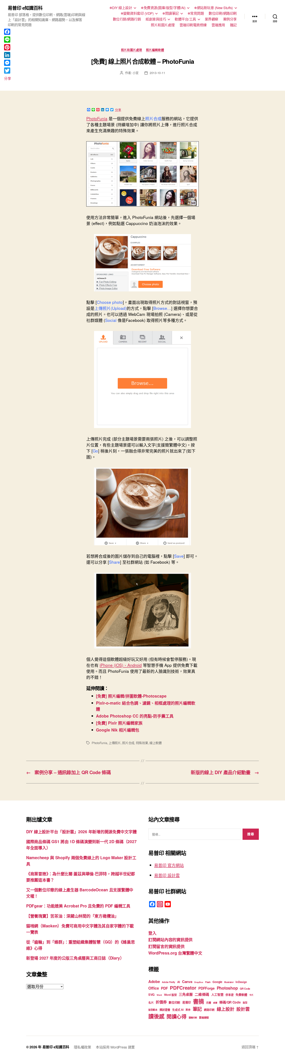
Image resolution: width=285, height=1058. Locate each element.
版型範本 (152, 1009)
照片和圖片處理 (163, 25)
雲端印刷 (193, 1017)
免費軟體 (241, 995)
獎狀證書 (165, 1009)
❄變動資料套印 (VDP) (137, 13)
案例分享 (230, 19)
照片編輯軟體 (155, 50)
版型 (245, 1002)
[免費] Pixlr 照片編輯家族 (119, 723)
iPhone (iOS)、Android (121, 665)
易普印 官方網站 (169, 865)
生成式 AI (177, 1009)
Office (153, 988)
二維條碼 (202, 994)
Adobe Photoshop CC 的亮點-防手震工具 (135, 716)
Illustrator (229, 982)
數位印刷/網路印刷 (223, 13)
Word (159, 994)
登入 (152, 933)
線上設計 (225, 1009)
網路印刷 (209, 1009)
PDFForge (206, 988)
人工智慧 (217, 994)
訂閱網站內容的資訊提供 (170, 939)
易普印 (186, 1002)
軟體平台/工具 (185, 19)
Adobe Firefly (168, 982)
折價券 (161, 1002)
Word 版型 (170, 995)
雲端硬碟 (204, 1017)
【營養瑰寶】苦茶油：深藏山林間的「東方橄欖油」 (72, 916)
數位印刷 (174, 1002)
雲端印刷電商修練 (193, 25)
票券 (188, 1009)
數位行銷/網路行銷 (127, 19)
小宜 (136, 73)
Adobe (154, 981)
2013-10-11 (157, 73)
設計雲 (243, 1009)
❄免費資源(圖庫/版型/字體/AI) (163, 8)
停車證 (229, 995)
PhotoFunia (96, 118)
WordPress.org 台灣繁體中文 (175, 953)
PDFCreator (183, 987)
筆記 (197, 1008)
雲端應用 (218, 25)
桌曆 (215, 1002)
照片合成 (128, 743)
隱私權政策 (82, 1046)
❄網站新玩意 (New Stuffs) (213, 8)
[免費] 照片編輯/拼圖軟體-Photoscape (131, 696)
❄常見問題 (195, 13)
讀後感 (156, 1016)
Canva (187, 981)
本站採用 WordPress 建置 (115, 1046)
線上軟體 (155, 743)
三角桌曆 (186, 994)
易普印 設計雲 (167, 875)
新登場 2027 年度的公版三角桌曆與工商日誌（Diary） (75, 958)
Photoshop (227, 988)
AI (178, 982)
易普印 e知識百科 (25, 7)
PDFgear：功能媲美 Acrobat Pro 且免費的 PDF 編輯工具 (78, 906)
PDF (164, 988)
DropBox (198, 982)
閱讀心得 (177, 1016)
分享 (118, 109)
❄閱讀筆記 (170, 13)
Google (217, 982)
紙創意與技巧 (156, 19)
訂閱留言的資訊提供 (166, 946)
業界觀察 (211, 19)
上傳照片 (115, 743)
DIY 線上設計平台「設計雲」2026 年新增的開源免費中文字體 (81, 831)
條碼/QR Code (230, 1002)
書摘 (198, 1001)
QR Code (245, 988)
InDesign (241, 982)
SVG (151, 994)
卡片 (251, 995)
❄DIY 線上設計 (120, 8)
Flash (208, 982)
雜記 (233, 25)
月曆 (208, 1002)
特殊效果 (142, 743)
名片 (151, 1002)
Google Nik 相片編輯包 (117, 730)
